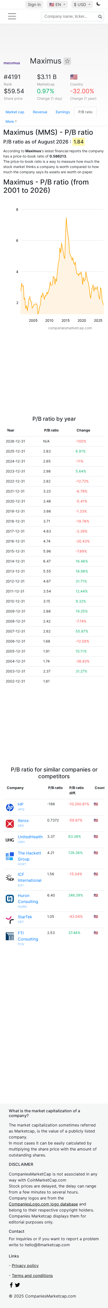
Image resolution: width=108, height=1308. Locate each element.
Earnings (63, 112)
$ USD (80, 4)
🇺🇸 (55, 4)
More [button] (10, 121)
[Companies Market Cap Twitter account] (17, 1286)
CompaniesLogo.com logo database (43, 1204)
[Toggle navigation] (12, 16)
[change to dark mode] (98, 5)
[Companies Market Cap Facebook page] (11, 1286)
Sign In (34, 4)
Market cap (15, 112)
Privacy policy (25, 1265)
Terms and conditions (32, 1275)
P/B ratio (85, 112)
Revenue (40, 112)
